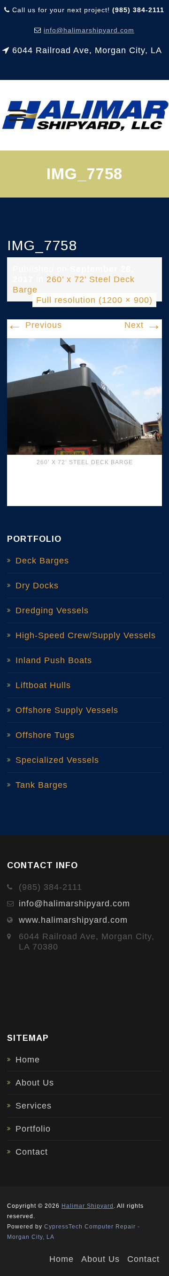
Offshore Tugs (45, 735)
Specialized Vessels (57, 760)
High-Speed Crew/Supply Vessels (85, 635)
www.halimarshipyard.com (73, 920)
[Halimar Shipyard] (84, 115)
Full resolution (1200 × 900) (94, 300)
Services (33, 1105)
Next (143, 325)
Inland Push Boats (53, 660)
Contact (31, 1152)
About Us (34, 1082)
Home (27, 1059)
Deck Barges (42, 560)
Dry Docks (37, 585)
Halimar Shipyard (87, 1206)
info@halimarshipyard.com (89, 30)
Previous (34, 325)
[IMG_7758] (84, 396)
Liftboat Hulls (43, 685)
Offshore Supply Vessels (66, 710)
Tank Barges (41, 785)
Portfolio (33, 1128)
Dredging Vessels (52, 610)
